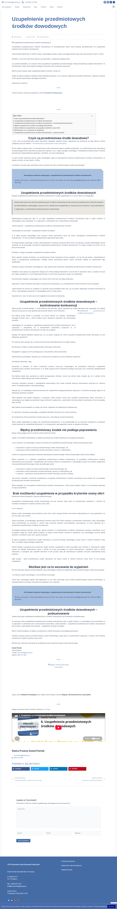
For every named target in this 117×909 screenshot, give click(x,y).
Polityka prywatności (68, 861)
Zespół (17, 7)
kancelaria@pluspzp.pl (12, 2)
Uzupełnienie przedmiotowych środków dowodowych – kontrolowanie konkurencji (43, 123)
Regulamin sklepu (66, 870)
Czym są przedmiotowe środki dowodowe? (29, 118)
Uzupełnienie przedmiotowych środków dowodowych (33, 121)
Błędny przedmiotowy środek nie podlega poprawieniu (33, 125)
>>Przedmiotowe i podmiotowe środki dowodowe (48, 143)
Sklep (52, 7)
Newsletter (26, 7)
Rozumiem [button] (111, 906)
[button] (113, 6)
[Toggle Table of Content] (92, 115)
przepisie (75, 196)
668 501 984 (22, 655)
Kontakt (59, 7)
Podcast (43, 7)
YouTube (47, 709)
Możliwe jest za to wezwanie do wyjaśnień (29, 130)
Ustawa (14, 443)
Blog (35, 7)
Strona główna (6, 7)
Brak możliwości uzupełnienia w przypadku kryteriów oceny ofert (37, 128)
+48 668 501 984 (31, 2)
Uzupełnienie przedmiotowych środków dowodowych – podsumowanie (39, 132)
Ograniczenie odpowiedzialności (71, 865)
